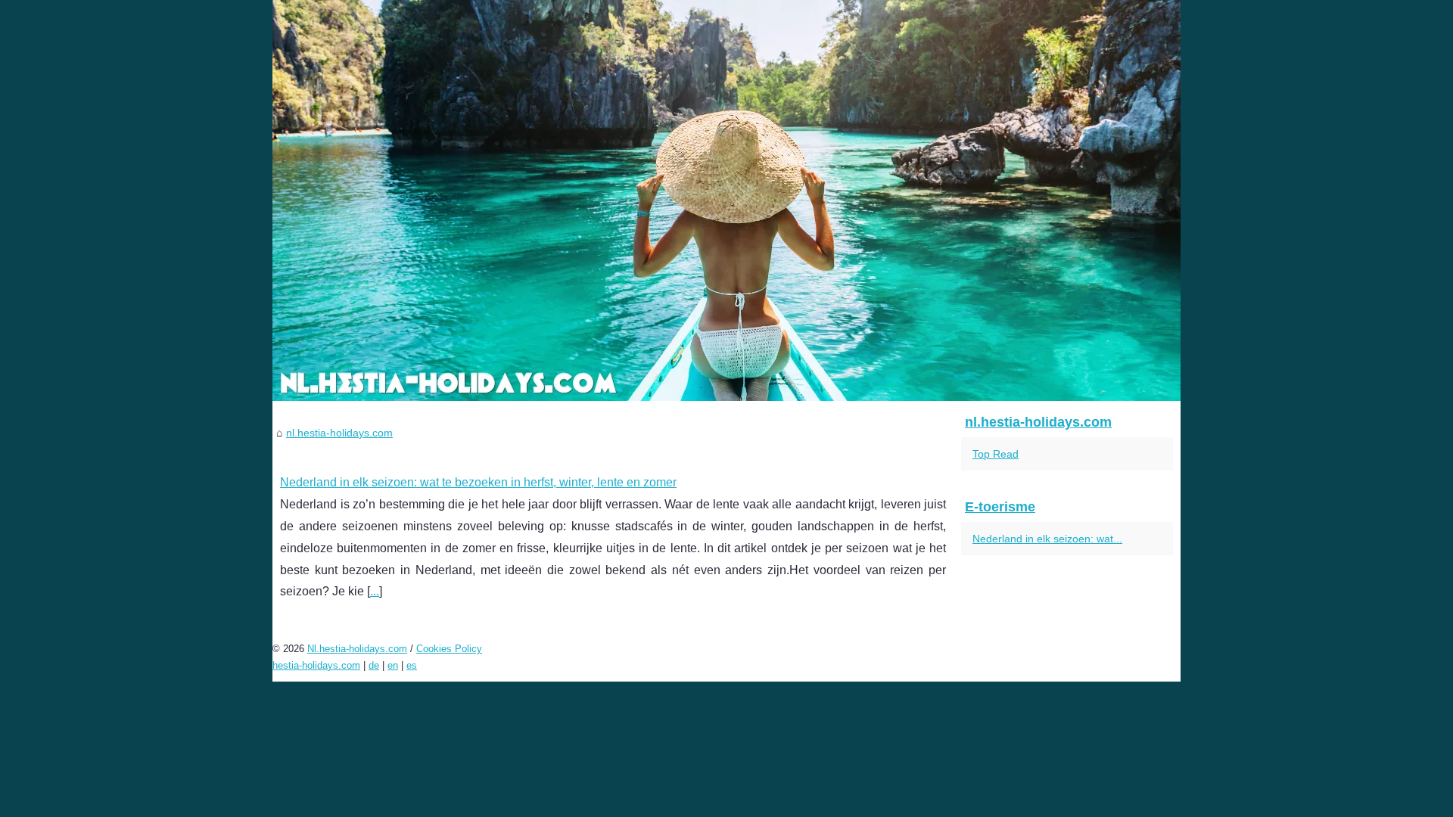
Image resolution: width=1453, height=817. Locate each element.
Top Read (995, 454)
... (374, 591)
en (392, 665)
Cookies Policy (449, 648)
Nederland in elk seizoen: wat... (1047, 539)
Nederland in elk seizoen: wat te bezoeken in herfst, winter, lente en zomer (478, 482)
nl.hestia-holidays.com (339, 433)
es (411, 665)
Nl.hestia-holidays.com (357, 648)
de (374, 665)
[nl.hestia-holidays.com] (726, 200)
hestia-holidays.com (316, 665)
